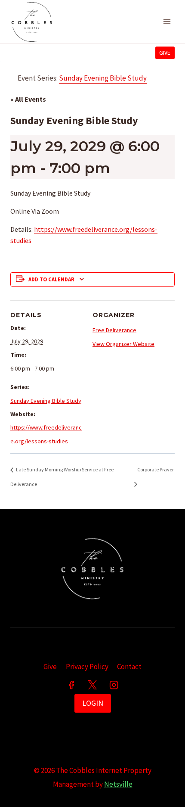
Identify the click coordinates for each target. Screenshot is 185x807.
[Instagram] (114, 685)
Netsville (118, 784)
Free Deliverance (114, 330)
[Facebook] (71, 685)
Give (164, 52)
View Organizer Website (123, 344)
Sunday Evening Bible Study (45, 401)
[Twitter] (92, 685)
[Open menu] (167, 21)
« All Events (28, 99)
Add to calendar (51, 279)
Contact (129, 666)
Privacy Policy (87, 666)
